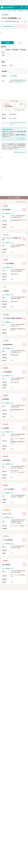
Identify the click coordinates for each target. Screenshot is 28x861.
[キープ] (24, 209)
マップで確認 (24, 21)
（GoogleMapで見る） (18, 81)
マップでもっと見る (19, 109)
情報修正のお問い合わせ (19, 152)
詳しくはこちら (20, 138)
